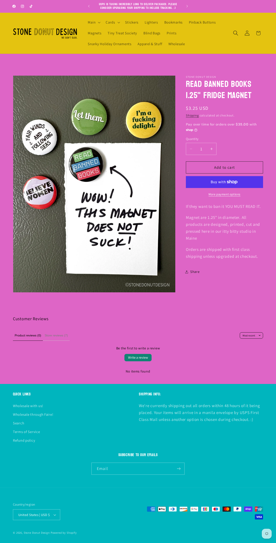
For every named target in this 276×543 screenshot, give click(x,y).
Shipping (192, 115)
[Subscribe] (178, 469)
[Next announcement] (187, 6)
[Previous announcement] (89, 6)
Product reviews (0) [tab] (28, 335)
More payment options (224, 194)
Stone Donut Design (37, 533)
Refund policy (24, 440)
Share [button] (195, 271)
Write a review (138, 357)
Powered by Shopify (64, 533)
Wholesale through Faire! (33, 414)
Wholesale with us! (28, 405)
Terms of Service (26, 431)
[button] (94, 22)
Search (18, 422)
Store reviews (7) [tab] (56, 335)
